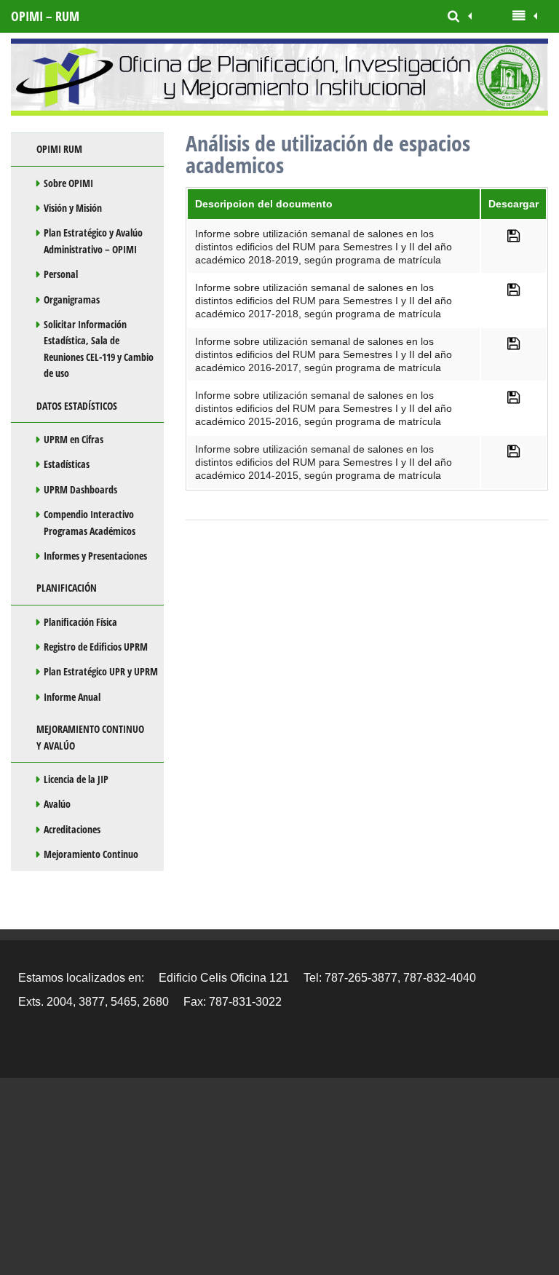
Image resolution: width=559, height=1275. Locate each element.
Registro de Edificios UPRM (96, 647)
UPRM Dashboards (80, 489)
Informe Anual (72, 697)
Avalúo (57, 804)
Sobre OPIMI (68, 183)
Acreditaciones (72, 829)
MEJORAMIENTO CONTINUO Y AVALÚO (90, 737)
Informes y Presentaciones (95, 556)
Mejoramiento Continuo (91, 854)
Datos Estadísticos (76, 406)
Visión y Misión (73, 208)
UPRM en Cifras (73, 439)
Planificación (66, 588)
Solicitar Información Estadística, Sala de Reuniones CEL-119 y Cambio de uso (99, 348)
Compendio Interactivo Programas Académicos (89, 522)
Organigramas (72, 299)
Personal (61, 274)
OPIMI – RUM (45, 16)
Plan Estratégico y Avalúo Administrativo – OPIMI (93, 240)
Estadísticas (67, 464)
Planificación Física (80, 622)
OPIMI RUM (59, 149)
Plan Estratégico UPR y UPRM (101, 671)
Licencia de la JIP (76, 779)
